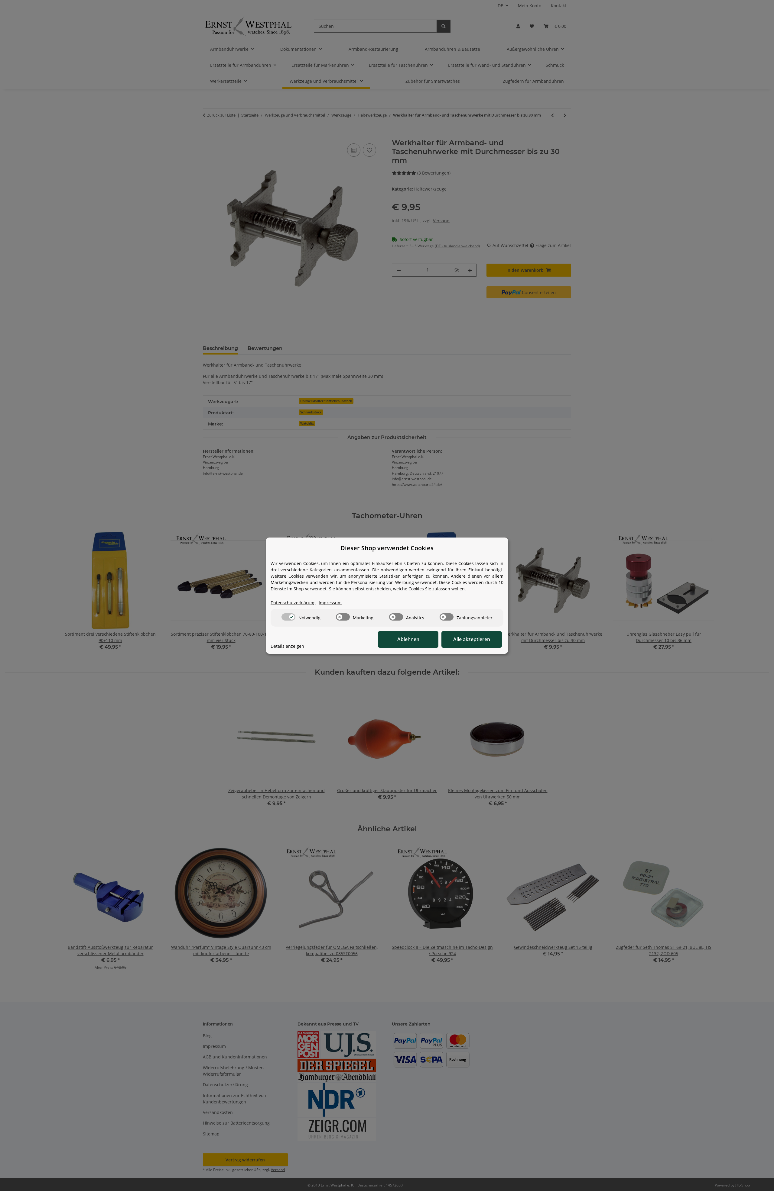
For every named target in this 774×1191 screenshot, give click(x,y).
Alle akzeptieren (471, 639)
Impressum (330, 602)
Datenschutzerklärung (293, 602)
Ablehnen (408, 639)
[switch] (288, 617)
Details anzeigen (287, 646)
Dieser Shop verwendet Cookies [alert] (387, 548)
